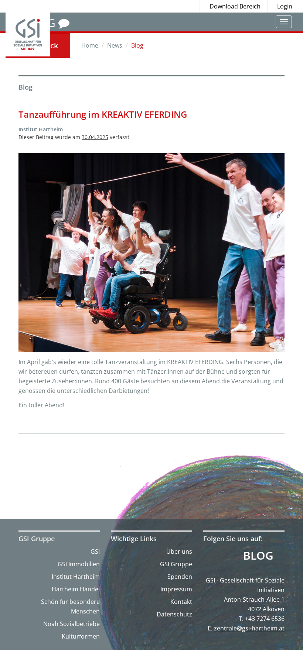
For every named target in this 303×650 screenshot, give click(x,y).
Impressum (176, 589)
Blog (258, 555)
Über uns (179, 551)
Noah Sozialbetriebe (71, 624)
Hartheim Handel (76, 589)
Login (284, 6)
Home (89, 45)
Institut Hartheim (76, 577)
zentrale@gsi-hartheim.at (249, 628)
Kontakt (181, 602)
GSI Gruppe (176, 564)
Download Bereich (235, 6)
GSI (95, 551)
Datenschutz (174, 614)
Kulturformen (81, 636)
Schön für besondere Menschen (70, 606)
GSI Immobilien (79, 564)
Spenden (179, 577)
